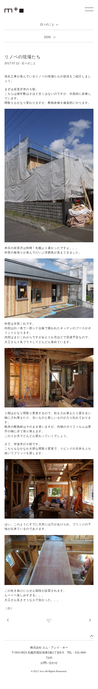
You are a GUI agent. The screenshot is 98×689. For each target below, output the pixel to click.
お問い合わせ (49, 662)
